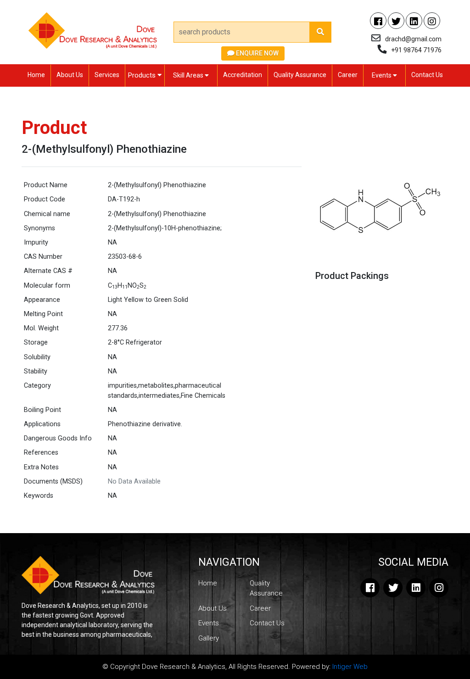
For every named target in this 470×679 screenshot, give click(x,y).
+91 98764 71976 (416, 50)
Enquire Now (257, 53)
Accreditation (242, 74)
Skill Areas (189, 75)
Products (142, 75)
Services (107, 74)
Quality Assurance (300, 74)
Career (348, 74)
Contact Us (427, 74)
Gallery (208, 638)
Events (382, 75)
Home (36, 74)
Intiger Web (350, 666)
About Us (69, 74)
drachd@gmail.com (413, 39)
